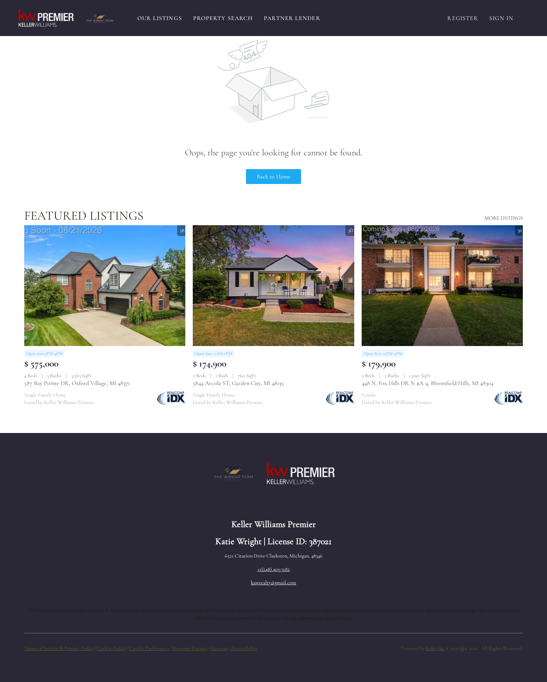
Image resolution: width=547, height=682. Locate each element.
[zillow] (266, 501)
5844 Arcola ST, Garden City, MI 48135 (238, 383)
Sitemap (219, 648)
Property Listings (190, 648)
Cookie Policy (111, 648)
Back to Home (274, 176)
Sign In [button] (501, 18)
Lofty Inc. (435, 648)
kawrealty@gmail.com (273, 582)
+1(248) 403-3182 (273, 569)
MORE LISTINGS (503, 218)
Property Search (223, 18)
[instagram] (281, 501)
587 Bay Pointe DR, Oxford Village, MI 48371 (77, 383)
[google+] (310, 501)
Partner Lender (292, 18)
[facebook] (236, 501)
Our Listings (159, 18)
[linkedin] (251, 501)
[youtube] (295, 501)
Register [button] (462, 18)
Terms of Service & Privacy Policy (59, 648)
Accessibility (244, 648)
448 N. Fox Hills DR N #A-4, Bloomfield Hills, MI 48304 (427, 383)
